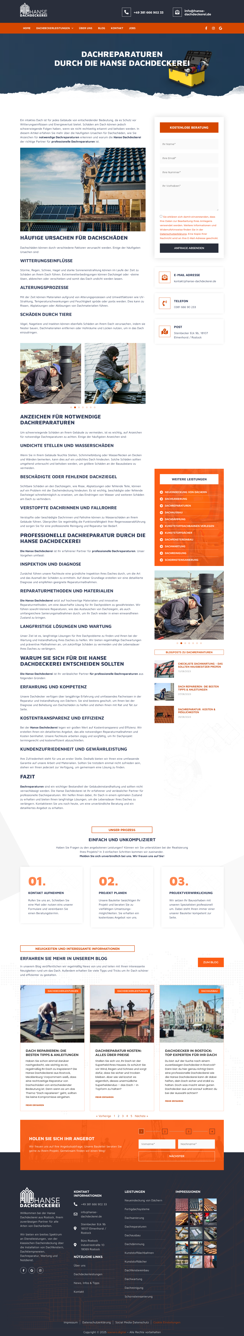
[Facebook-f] (206, 28)
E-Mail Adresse (187, 275)
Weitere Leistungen (189, 479)
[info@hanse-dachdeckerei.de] (177, 12)
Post (178, 327)
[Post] (164, 331)
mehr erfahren (35, 1105)
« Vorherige (103, 1115)
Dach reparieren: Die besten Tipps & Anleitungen (198, 688)
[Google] (220, 28)
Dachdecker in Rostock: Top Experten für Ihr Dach (191, 1053)
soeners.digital (116, 1332)
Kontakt (117, 28)
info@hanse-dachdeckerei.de (198, 12)
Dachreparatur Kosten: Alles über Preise (118, 1053)
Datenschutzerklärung (173, 233)
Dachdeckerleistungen (53, 28)
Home (27, 28)
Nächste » (141, 1115)
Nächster (176, 1156)
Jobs (132, 28)
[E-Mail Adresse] (164, 277)
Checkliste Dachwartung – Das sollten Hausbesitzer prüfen (200, 665)
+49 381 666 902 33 (148, 12)
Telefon (181, 301)
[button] (71, 407)
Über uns (85, 28)
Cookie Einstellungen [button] (166, 1322)
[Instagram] (213, 28)
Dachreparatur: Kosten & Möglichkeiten (196, 711)
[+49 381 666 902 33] (126, 12)
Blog (101, 28)
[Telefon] (164, 303)
